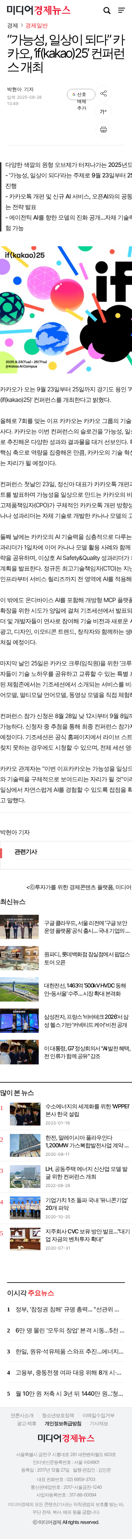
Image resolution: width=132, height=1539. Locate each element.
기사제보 (99, 1423)
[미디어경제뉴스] (38, 11)
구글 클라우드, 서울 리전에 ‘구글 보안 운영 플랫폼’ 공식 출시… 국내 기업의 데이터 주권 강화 (87, 927)
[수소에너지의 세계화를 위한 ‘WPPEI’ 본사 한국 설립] (25, 1114)
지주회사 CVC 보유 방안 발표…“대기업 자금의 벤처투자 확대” (87, 1235)
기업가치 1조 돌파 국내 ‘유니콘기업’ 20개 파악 (86, 1203)
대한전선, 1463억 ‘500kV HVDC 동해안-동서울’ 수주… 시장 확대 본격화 (85, 989)
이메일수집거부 (98, 1415)
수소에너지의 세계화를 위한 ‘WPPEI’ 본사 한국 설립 (87, 1110)
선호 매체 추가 (81, 95)
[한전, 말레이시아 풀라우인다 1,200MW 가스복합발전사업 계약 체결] (25, 1145)
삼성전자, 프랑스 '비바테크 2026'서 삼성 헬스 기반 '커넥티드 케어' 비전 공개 (86, 1020)
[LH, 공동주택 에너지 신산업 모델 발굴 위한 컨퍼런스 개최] (25, 1176)
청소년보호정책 (58, 1415)
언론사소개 (22, 1415)
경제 (12, 25)
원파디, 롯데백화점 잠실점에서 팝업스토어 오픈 (87, 958)
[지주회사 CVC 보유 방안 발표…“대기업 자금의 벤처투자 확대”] (25, 1239)
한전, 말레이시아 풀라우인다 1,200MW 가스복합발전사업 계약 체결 (87, 1141)
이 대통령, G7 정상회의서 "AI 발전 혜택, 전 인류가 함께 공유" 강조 (87, 1052)
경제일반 (36, 25)
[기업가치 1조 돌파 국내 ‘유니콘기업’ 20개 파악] (25, 1207)
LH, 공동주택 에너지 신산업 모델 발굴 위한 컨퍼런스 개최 (86, 1172)
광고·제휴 (26, 1423)
